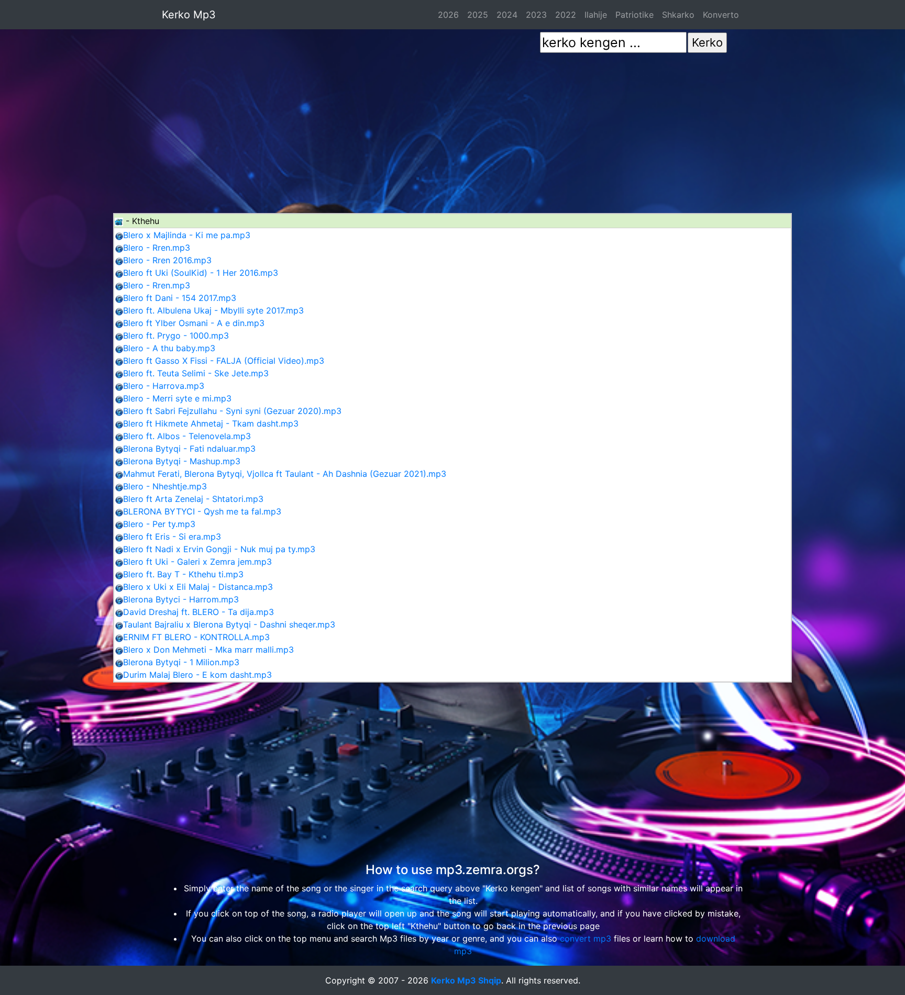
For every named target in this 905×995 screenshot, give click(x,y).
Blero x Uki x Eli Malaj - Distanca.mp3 (198, 587)
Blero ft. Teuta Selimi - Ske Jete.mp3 (196, 373)
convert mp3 (585, 938)
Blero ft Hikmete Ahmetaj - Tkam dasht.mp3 (211, 423)
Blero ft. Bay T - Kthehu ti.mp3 (183, 574)
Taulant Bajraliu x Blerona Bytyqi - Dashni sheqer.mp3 (229, 624)
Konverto (721, 14)
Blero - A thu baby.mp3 (169, 348)
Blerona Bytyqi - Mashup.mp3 (181, 461)
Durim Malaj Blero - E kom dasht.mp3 (197, 674)
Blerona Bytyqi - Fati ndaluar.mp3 (189, 448)
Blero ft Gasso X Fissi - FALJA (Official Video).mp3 (223, 360)
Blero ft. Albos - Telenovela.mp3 (187, 436)
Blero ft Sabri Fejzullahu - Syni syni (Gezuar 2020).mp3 (232, 411)
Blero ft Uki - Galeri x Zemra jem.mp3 (197, 561)
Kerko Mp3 (189, 14)
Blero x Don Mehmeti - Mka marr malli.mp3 (208, 649)
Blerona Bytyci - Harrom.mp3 (181, 599)
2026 (448, 14)
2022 (565, 14)
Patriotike (634, 14)
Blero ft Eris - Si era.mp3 (172, 536)
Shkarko (678, 14)
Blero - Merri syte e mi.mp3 (177, 398)
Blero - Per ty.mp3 (159, 524)
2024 (506, 14)
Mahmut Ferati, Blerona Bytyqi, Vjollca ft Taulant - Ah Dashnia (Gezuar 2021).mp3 (284, 473)
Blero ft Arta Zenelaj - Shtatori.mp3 (193, 499)
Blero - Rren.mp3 (156, 247)
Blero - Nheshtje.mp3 (165, 486)
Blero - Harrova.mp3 (163, 386)
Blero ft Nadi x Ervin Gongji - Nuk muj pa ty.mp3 (219, 549)
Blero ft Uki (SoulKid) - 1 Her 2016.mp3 (200, 272)
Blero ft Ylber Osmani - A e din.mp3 (193, 323)
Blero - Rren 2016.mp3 (167, 260)
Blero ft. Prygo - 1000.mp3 (176, 335)
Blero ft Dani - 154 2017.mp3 (179, 298)
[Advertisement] (452, 127)
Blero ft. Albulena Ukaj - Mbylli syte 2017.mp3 (213, 310)
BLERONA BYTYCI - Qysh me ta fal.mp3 (202, 511)
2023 (536, 14)
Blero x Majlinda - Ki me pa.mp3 (186, 235)
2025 (477, 14)
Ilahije (595, 14)
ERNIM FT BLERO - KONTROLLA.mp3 (196, 637)
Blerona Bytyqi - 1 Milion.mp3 (181, 662)
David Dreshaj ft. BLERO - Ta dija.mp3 (198, 612)
